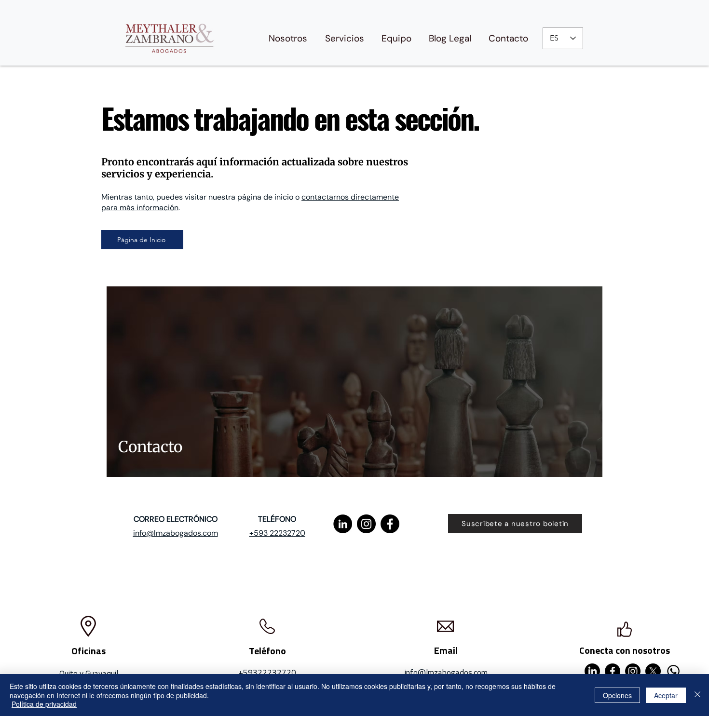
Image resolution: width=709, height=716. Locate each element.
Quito (68, 673)
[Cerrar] (697, 695)
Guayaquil (101, 673)
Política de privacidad (44, 704)
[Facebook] (390, 523)
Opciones (617, 695)
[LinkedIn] (342, 523)
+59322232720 (267, 672)
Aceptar (666, 695)
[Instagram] (366, 523)
